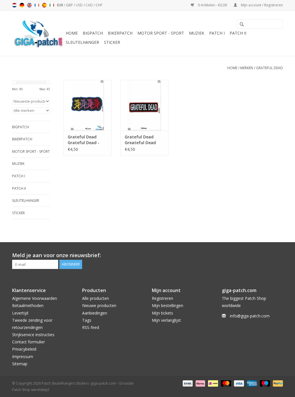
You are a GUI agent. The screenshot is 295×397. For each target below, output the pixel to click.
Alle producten (95, 298)
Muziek (196, 33)
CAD (90, 5)
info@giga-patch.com (250, 316)
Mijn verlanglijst (166, 320)
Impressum (22, 356)
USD (80, 5)
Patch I (217, 33)
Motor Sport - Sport (160, 33)
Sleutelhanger (82, 42)
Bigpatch (93, 33)
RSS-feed (90, 327)
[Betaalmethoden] (187, 383)
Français (37, 5)
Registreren (162, 298)
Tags (86, 320)
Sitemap (19, 363)
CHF (99, 5)
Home (72, 33)
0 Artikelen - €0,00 (212, 5)
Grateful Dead (269, 67)
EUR (60, 5)
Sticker (112, 42)
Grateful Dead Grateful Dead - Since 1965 (83, 140)
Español (44, 5)
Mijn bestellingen (167, 305)
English (29, 5)
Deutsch (22, 5)
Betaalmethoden (28, 305)
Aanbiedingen (94, 313)
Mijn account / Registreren (261, 5)
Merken (246, 67)
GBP (70, 5)
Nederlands (14, 5)
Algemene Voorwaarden (34, 298)
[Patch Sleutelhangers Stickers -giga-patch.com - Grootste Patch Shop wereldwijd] (38, 33)
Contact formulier (28, 342)
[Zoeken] (240, 24)
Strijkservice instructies (33, 334)
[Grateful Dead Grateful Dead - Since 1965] (87, 105)
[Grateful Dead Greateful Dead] (144, 105)
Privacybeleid (24, 349)
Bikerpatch (120, 33)
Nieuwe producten (99, 305)
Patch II (238, 33)
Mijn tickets (162, 313)
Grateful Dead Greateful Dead (140, 139)
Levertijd (20, 313)
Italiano (52, 5)
